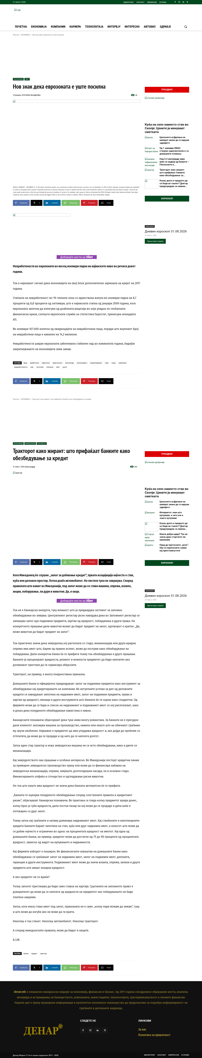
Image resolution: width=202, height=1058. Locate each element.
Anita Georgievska (33, 95)
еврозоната (57, 363)
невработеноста (20, 367)
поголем (39, 367)
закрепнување (96, 363)
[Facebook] (175, 2)
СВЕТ (27, 79)
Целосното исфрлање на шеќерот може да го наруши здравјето (174, 140)
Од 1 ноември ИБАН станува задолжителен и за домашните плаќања (174, 151)
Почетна (16, 35)
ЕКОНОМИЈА (25, 35)
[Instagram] (179, 2)
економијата (82, 363)
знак (107, 363)
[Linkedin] (183, 2)
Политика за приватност (154, 1035)
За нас (142, 1029)
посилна (49, 367)
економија (69, 363)
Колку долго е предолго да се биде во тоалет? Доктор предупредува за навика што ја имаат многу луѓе (174, 183)
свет (58, 367)
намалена (122, 363)
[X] (187, 2)
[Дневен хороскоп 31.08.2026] (167, 216)
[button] (185, 26)
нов (31, 367)
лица (113, 363)
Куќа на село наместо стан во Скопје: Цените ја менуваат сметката (166, 128)
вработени (34, 363)
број (25, 363)
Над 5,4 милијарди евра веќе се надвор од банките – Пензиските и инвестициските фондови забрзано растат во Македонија (174, 162)
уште (65, 367)
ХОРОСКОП (150, 226)
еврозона (46, 363)
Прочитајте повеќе (155, 241)
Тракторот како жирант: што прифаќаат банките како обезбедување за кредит (172, 172)
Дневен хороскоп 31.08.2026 (166, 231)
